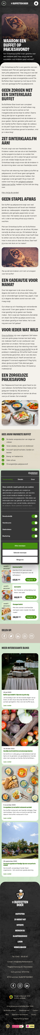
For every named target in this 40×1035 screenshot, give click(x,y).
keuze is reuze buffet (23, 349)
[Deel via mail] (31, 636)
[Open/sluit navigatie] (4, 3)
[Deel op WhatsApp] (24, 636)
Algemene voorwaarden (20, 1014)
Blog (7, 1014)
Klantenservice (20, 936)
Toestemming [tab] (7, 479)
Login (20, 941)
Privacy (33, 1014)
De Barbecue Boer (10, 1010)
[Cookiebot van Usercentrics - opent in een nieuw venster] (28, 473)
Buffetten (20, 914)
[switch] (34, 523)
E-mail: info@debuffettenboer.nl (20, 962)
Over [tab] (33, 479)
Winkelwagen (20, 947)
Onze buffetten (8, 335)
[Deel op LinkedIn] (17, 636)
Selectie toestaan (20, 553)
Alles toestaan (20, 546)
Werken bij (20, 930)
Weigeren (20, 560)
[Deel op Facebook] (4, 636)
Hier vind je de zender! (10, 193)
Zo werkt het (20, 919)
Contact (35, 1010)
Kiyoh (23, 998)
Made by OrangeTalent (20, 1019)
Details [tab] (20, 479)
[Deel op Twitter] (11, 636)
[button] (36, 3)
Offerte (20, 925)
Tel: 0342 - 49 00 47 (20, 957)
